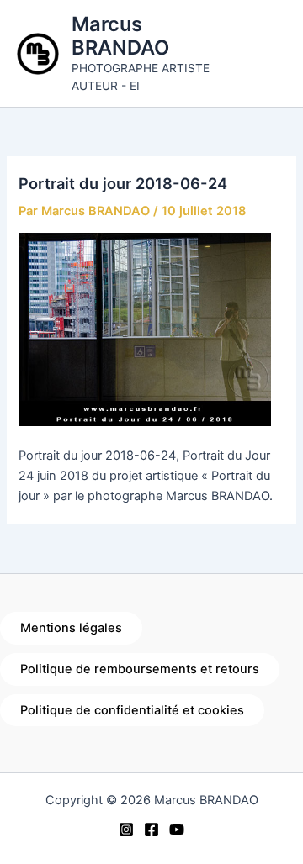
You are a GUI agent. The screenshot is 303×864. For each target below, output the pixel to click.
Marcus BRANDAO (120, 36)
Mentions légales (71, 627)
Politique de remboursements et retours (139, 669)
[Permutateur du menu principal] (269, 53)
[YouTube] (176, 829)
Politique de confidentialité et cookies (132, 710)
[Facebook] (151, 829)
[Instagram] (126, 829)
